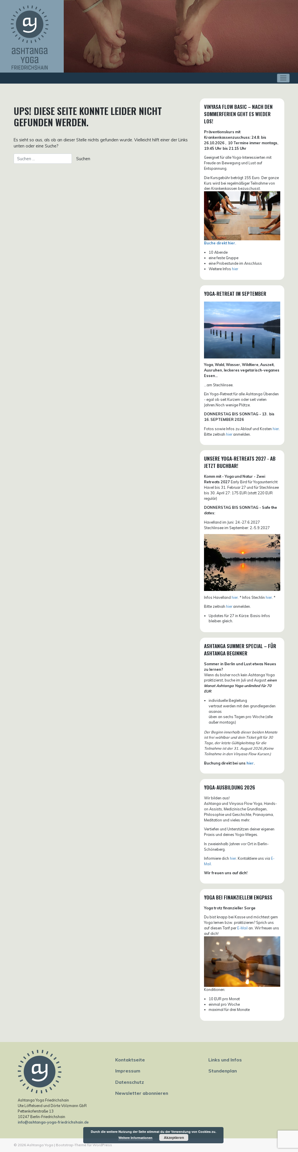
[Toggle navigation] (283, 78)
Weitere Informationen (135, 1137)
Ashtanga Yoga (40, 1145)
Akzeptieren (174, 1137)
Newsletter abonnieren (141, 1093)
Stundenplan (222, 1071)
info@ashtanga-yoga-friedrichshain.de (53, 1122)
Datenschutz (129, 1082)
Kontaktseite (130, 1060)
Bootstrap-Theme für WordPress (84, 1145)
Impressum (127, 1071)
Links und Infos (225, 1060)
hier (235, 268)
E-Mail (242, 928)
